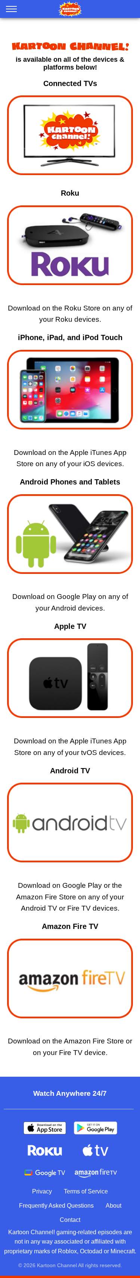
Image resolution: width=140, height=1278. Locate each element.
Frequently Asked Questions (56, 1205)
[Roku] (44, 1150)
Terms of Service (86, 1191)
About (113, 1205)
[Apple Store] (44, 1128)
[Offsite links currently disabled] (70, 392)
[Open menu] (11, 10)
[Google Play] (95, 1128)
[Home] (70, 9)
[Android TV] (44, 1173)
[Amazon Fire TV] (95, 1173)
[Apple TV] (95, 1150)
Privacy (42, 1191)
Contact (70, 1220)
